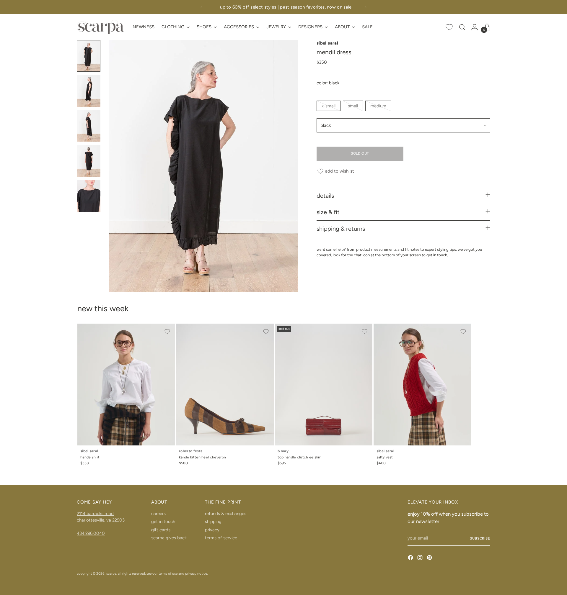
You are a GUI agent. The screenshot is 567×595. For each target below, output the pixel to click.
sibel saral (327, 43)
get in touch (163, 521)
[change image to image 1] (88, 56)
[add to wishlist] (167, 331)
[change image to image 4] (88, 161)
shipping (213, 521)
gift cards (160, 529)
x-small (328, 106)
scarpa (111, 573)
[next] (365, 7)
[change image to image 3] (88, 126)
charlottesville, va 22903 (101, 520)
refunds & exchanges (225, 513)
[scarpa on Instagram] (420, 559)
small (353, 106)
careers (158, 513)
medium (378, 106)
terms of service (221, 537)
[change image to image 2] (88, 91)
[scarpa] (100, 27)
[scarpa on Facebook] (411, 559)
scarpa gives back (169, 537)
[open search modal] (462, 27)
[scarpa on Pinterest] (430, 559)
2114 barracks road (95, 513)
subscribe (480, 538)
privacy (212, 529)
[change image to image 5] (88, 196)
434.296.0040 (91, 533)
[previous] (201, 7)
